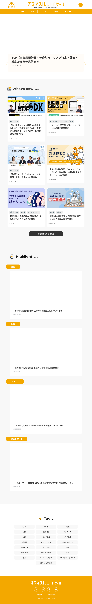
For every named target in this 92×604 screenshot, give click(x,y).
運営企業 (39, 595)
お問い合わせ (51, 595)
